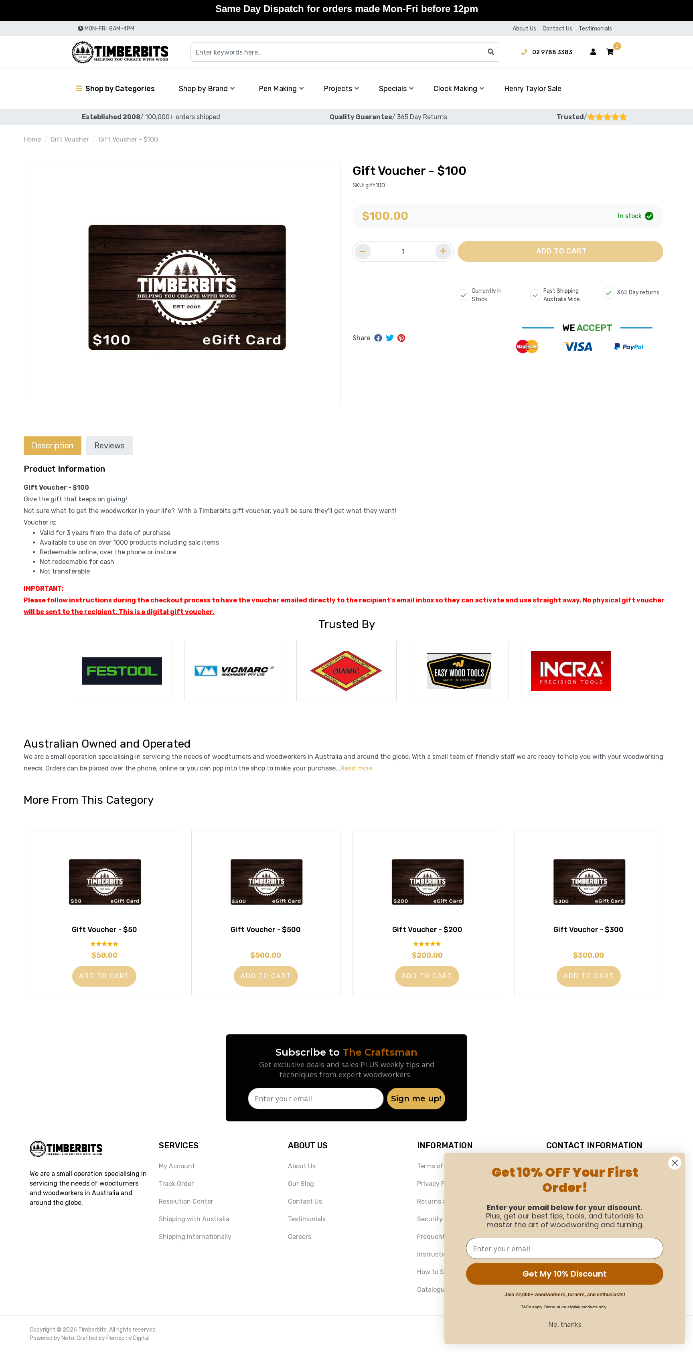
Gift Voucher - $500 (266, 929)
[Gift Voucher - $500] (266, 881)
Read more (356, 768)
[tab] (52, 445)
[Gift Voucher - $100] (185, 284)
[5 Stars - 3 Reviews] (104, 943)
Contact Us (557, 28)
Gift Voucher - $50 (104, 929)
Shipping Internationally (195, 1237)
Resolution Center (186, 1201)
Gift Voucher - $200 (427, 929)
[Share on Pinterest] (401, 338)
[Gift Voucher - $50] (104, 881)
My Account (177, 1166)
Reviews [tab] (109, 445)
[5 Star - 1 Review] (427, 943)
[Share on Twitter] (391, 338)
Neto (67, 1338)
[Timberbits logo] (120, 52)
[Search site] (490, 52)
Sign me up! (416, 1098)
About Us (524, 28)
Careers (299, 1237)
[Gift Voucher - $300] (589, 881)
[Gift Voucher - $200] (427, 881)
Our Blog (301, 1184)
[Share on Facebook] (379, 338)
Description (52, 445)
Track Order (176, 1184)
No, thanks (565, 1324)
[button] (610, 52)
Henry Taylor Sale (532, 88)
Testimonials (595, 28)
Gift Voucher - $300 (588, 929)
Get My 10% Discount (565, 1273)
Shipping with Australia (194, 1219)
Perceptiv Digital (128, 1338)
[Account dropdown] (593, 52)
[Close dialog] (675, 1163)
